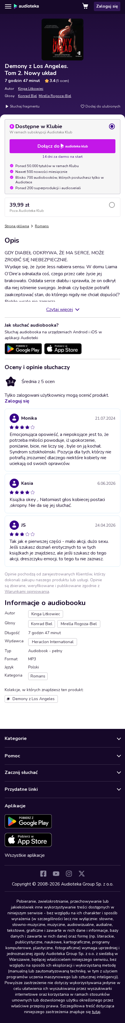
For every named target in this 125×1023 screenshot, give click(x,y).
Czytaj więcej (59, 309)
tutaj (96, 1012)
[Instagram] (68, 873)
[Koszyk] (85, 6)
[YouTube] (56, 873)
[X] (81, 873)
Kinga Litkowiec (30, 88)
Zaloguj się (107, 6)
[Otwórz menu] (8, 6)
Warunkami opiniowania (27, 591)
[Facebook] (43, 873)
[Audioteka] (26, 6)
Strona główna (17, 226)
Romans (42, 226)
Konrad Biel (27, 96)
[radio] (62, 129)
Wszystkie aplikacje (25, 855)
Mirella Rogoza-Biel (55, 96)
